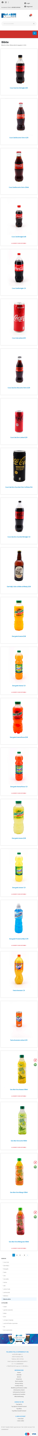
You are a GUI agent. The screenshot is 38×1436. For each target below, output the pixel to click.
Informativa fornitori (19, 1392)
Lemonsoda (6, 1292)
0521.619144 (20, 1359)
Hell (4, 1285)
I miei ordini (20, 1420)
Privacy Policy (19, 1383)
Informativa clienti (19, 1390)
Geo (4, 1275)
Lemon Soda (6, 1289)
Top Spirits (19, 1404)
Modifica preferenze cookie (19, 1387)
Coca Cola (6, 1262)
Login (28, 3)
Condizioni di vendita (19, 1394)
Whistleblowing (19, 1396)
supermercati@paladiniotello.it (19, 1361)
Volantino (19, 1379)
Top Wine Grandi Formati (19, 1411)
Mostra (5, 1299)
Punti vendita (19, 1381)
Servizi (19, 1377)
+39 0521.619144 (15, 7)
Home (19, 1372)
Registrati (29, 6)
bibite (4, 1313)
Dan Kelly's (6, 1265)
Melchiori (5, 1295)
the (4, 1326)
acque (5, 1306)
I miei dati (21, 1418)
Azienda (19, 1374)
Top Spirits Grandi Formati (19, 1406)
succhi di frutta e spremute (10, 1323)
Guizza (5, 1282)
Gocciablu (6, 1279)
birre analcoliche (7, 1330)
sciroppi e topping (8, 1320)
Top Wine (19, 1408)
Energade (5, 1269)
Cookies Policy (19, 1385)
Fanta (4, 1272)
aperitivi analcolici (8, 1310)
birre (4, 1316)
